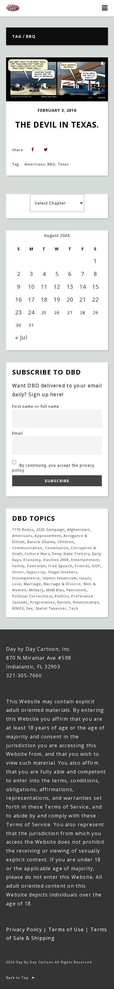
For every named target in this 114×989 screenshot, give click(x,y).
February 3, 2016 (57, 110)
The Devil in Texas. (57, 124)
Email (17, 433)
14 (82, 286)
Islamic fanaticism (60, 578)
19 (57, 299)
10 (31, 286)
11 (44, 286)
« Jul (21, 337)
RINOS (18, 608)
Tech (73, 608)
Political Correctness (32, 596)
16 (18, 299)
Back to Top (17, 977)
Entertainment (85, 559)
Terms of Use (66, 929)
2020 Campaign (50, 529)
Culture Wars (37, 553)
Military (36, 590)
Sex (29, 608)
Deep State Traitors (71, 553)
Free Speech (60, 565)
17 (31, 299)
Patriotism (76, 590)
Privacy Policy (24, 929)
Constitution (56, 547)
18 (44, 299)
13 (70, 286)
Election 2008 (56, 559)
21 (82, 299)
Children (65, 541)
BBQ (51, 164)
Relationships (86, 602)
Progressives (42, 602)
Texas (63, 164)
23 (18, 312)
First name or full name (35, 406)
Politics (62, 596)
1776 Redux (23, 529)
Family (18, 565)
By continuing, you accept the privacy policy (53, 468)
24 (31, 312)
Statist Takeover (51, 608)
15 (95, 286)
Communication (27, 547)
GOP (96, 565)
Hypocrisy (35, 572)
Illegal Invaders (63, 572)
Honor (18, 572)
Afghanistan (78, 529)
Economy (32, 559)
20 (70, 299)
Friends (82, 565)
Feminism (36, 565)
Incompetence (26, 578)
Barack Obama (41, 541)
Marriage (32, 583)
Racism (64, 602)
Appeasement (48, 535)
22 (95, 299)
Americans (35, 164)
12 (57, 286)
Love (16, 583)
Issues (85, 578)
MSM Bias (55, 590)
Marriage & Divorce (62, 583)
